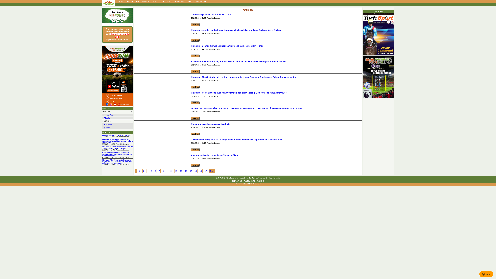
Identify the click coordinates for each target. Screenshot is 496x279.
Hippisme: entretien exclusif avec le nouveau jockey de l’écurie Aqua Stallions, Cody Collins (117, 141)
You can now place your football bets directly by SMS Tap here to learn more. (117, 34)
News (155, 1)
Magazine (146, 1)
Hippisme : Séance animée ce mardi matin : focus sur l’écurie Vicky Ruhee (117, 147)
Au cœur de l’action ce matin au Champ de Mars (214, 155)
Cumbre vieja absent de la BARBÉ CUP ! (117, 135)
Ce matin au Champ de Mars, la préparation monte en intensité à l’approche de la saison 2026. (236, 140)
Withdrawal (201, 1)
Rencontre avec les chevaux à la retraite (210, 124)
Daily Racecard (133, 1)
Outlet (170, 1)
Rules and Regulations (254, 181)
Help (162, 1)
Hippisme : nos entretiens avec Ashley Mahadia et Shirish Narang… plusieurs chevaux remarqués (239, 93)
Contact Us (237, 181)
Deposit (190, 1)
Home (121, 1)
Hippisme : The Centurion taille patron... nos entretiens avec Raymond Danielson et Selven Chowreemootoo (117, 161)
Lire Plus (195, 25)
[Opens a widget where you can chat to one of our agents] (486, 274)
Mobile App (179, 1)
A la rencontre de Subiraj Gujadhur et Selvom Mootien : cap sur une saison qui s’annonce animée (117, 154)
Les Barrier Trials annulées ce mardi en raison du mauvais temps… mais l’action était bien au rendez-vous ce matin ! (247, 108)
